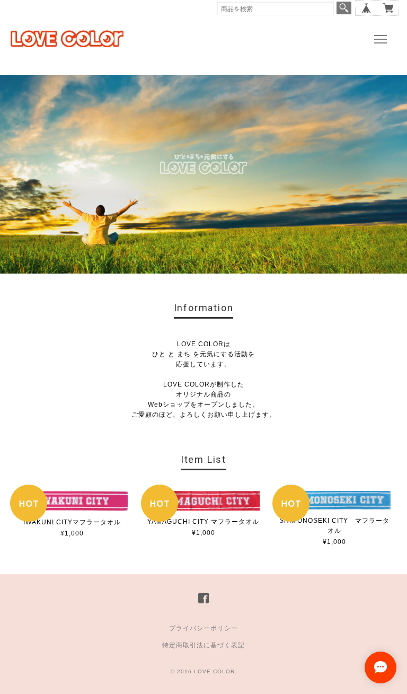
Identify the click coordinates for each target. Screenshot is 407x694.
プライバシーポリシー (203, 628)
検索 (344, 8)
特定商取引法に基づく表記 (203, 645)
